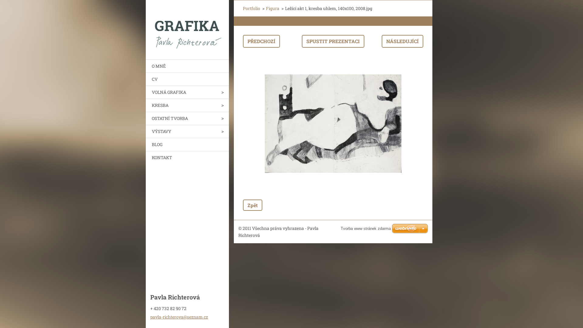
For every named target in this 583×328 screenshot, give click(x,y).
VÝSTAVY (161, 131)
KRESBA (160, 105)
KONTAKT (162, 157)
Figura (272, 8)
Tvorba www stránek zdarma (366, 228)
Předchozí (261, 41)
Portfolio (251, 8)
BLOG (157, 144)
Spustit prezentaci (333, 41)
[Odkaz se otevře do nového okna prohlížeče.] (333, 123)
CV (155, 79)
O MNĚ (159, 66)
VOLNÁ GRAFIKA (169, 92)
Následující (402, 41)
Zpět (252, 205)
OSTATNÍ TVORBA (170, 118)
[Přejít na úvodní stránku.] (187, 26)
